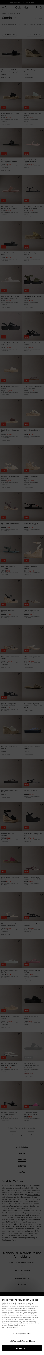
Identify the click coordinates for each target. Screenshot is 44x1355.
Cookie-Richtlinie (13, 1325)
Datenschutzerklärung (10, 1327)
